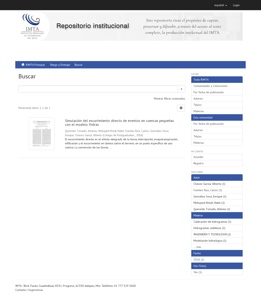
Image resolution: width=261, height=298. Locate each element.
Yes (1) (198, 272)
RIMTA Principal (35, 65)
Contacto (20, 290)
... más (197, 247)
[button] (220, 5)
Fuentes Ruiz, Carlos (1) (208, 190)
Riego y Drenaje (60, 65)
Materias (199, 111)
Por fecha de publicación (209, 92)
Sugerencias (35, 290)
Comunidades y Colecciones (211, 86)
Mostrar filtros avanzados (169, 98)
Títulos (198, 105)
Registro (198, 163)
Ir (181, 89)
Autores (198, 98)
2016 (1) (199, 259)
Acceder (198, 157)
